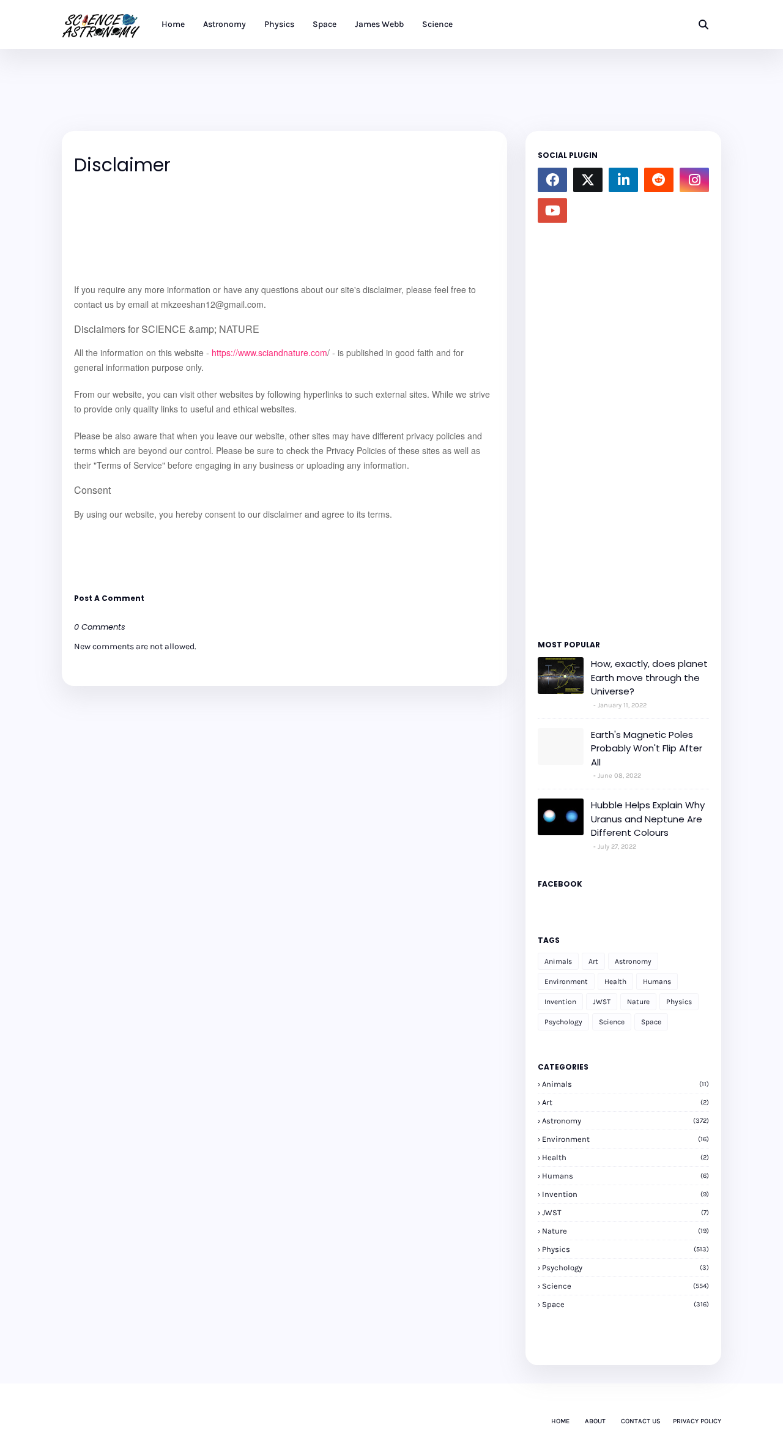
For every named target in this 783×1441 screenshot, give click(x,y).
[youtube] (552, 210)
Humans (657, 981)
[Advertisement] (284, 76)
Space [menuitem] (324, 24)
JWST (601, 1001)
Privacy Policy (697, 1421)
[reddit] (659, 180)
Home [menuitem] (173, 24)
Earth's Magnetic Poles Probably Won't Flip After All (646, 748)
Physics (679, 1001)
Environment (566, 981)
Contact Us (641, 1421)
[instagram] (694, 180)
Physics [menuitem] (279, 24)
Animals (558, 961)
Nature (638, 1001)
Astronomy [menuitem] (224, 24)
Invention (560, 1001)
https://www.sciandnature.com (269, 352)
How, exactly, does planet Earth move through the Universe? (649, 677)
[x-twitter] (588, 180)
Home (560, 1421)
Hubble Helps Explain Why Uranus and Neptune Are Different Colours (648, 819)
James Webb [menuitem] (379, 24)
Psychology (563, 1022)
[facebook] (552, 180)
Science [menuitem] (437, 24)
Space (651, 1022)
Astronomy (633, 961)
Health (615, 981)
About (595, 1421)
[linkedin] (623, 180)
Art (593, 961)
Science (612, 1022)
